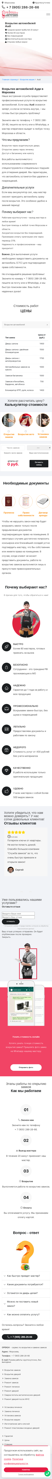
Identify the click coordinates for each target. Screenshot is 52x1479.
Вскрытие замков (12, 1370)
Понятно (26, 1470)
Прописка (9, 512)
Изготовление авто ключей (17, 1424)
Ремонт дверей (11, 1391)
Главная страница (10, 80)
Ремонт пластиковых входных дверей (21, 1428)
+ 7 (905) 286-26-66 (35, 278)
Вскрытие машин (27, 80)
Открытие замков (9, 435)
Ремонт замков (11, 1382)
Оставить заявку (39, 463)
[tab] (26, 1276)
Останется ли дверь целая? (22, 1293)
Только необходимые (26, 1474)
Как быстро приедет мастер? (23, 1276)
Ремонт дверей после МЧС (17, 1399)
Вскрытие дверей (12, 1374)
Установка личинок (13, 1407)
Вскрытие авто (26, 434)
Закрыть (6, 937)
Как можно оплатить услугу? (23, 1314)
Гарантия (8, 1436)
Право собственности (26, 514)
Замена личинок (12, 1411)
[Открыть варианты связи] (47, 1473)
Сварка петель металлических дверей (22, 1395)
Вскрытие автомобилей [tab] (14, 324)
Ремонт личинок (12, 1387)
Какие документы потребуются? (25, 1284)
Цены (6, 1440)
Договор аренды (43, 514)
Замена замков (11, 1378)
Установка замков (43, 435)
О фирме (8, 1444)
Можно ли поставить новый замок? (22, 1303)
